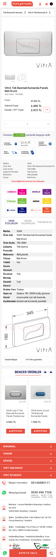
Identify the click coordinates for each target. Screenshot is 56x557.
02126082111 (40, 482)
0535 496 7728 (41, 492)
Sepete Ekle (28, 553)
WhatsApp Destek (17, 492)
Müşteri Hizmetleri (18, 482)
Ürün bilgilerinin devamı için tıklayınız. (28, 181)
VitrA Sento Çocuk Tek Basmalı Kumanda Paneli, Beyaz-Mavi (40, 413)
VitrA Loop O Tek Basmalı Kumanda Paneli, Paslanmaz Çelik (15, 413)
